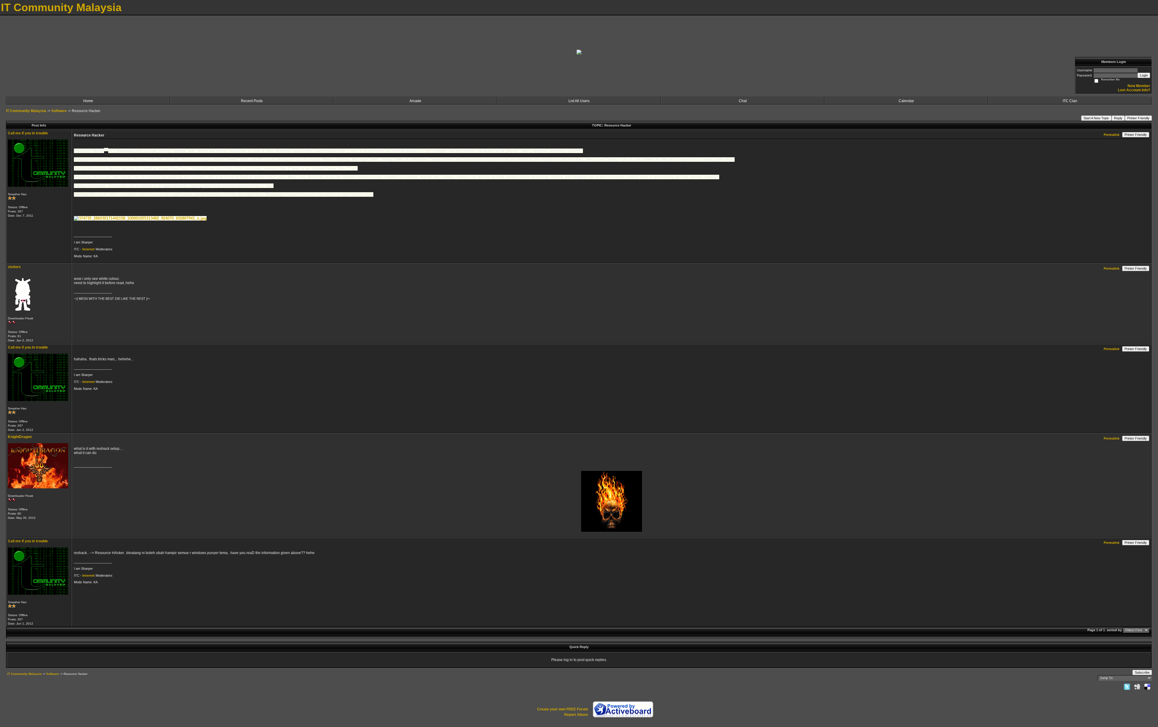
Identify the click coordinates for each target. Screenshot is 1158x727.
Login (1144, 75)
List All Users (579, 101)
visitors (14, 267)
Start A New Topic (1096, 118)
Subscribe (1142, 672)
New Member (1139, 86)
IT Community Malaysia (26, 111)
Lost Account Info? (1134, 90)
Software (59, 111)
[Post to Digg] (1137, 687)
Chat (743, 101)
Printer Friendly (1138, 118)
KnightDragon (20, 437)
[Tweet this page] (1127, 687)
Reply (1118, 118)
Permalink (1111, 134)
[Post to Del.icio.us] (1147, 687)
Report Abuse (576, 715)
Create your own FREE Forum (562, 709)
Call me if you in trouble (28, 133)
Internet (89, 249)
